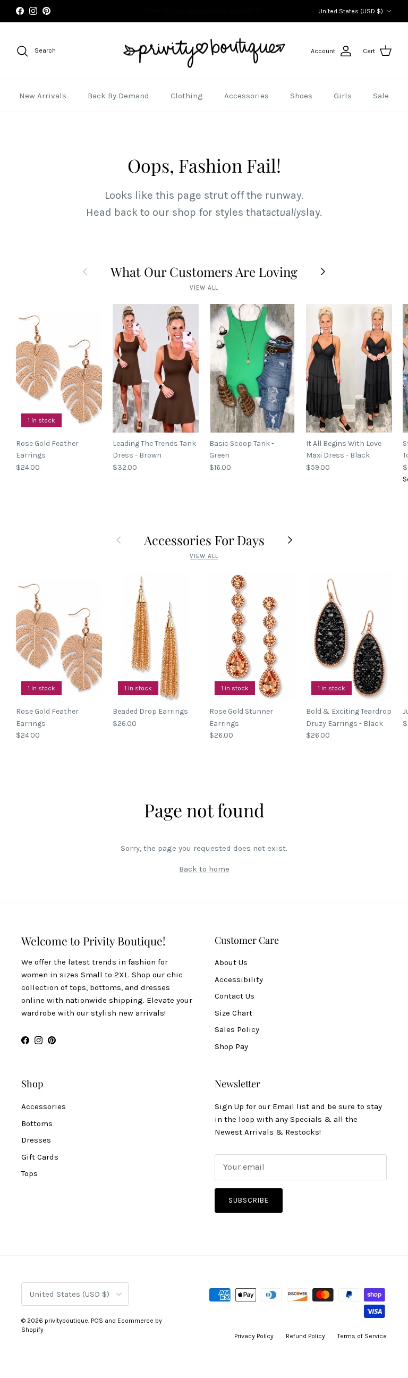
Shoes (301, 95)
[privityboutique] (204, 51)
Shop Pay (231, 1046)
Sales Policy (237, 1029)
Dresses (36, 1140)
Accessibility (239, 979)
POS (97, 1320)
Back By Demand (118, 95)
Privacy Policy (254, 1336)
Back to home (204, 869)
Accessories (246, 95)
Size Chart (233, 1013)
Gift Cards (39, 1157)
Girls (343, 95)
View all (204, 287)
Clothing (187, 95)
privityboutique (66, 1320)
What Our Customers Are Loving (204, 271)
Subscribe (248, 1200)
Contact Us (234, 996)
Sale (381, 95)
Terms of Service (362, 1336)
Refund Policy (305, 1336)
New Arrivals (42, 95)
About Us (231, 962)
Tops (29, 1173)
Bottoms (37, 1123)
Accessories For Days (204, 539)
